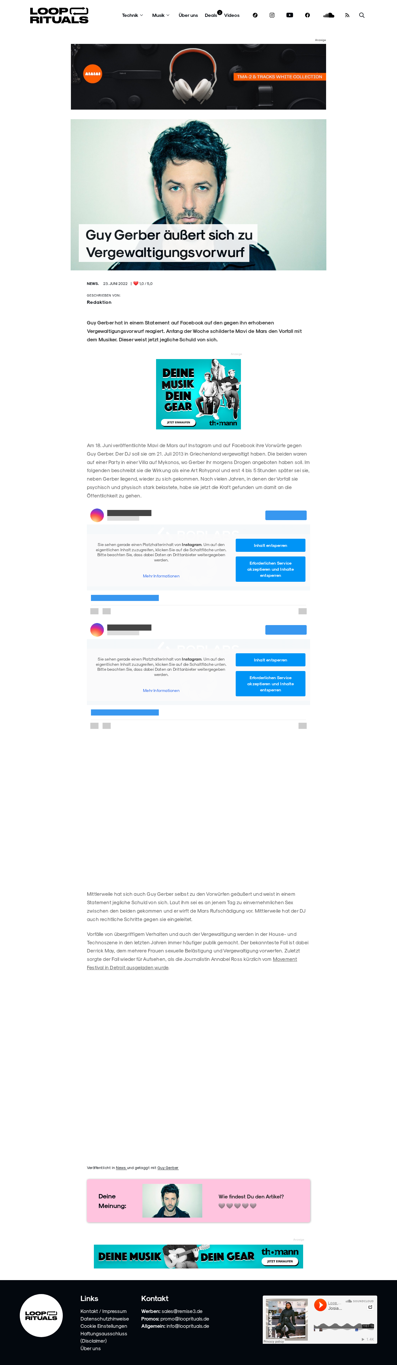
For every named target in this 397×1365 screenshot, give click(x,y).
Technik (130, 15)
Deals (211, 15)
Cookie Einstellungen (104, 1326)
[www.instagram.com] (272, 15)
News (121, 1167)
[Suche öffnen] (361, 15)
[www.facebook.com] (307, 15)
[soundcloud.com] (328, 15)
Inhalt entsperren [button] (270, 545)
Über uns (188, 15)
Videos (231, 15)
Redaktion (99, 302)
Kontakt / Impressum (104, 1311)
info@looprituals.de (188, 1326)
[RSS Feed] (347, 15)
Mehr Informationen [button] (161, 575)
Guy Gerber (168, 1167)
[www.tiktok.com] (255, 15)
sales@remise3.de (182, 1311)
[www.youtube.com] (290, 15)
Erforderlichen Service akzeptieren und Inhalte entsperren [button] (270, 569)
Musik (158, 15)
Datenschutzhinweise (105, 1318)
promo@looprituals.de (184, 1318)
